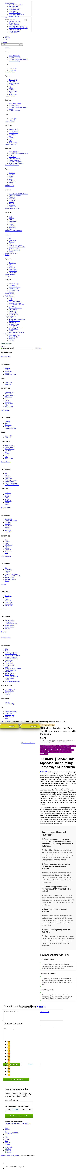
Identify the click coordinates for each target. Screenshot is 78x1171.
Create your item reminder (19, 1116)
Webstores (7, 1142)
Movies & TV (13, 313)
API (6, 1131)
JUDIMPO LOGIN (14, 56)
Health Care (12, 200)
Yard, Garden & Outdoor (16, 163)
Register (7, 37)
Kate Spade (12, 267)
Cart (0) (7, 702)
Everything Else (13, 314)
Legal (6, 1137)
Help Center (8, 713)
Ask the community (14, 31)
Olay (10, 229)
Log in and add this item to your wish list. (17, 1123)
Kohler (11, 182)
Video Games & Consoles (16, 332)
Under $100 (13, 69)
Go (36, 348)
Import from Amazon (15, 8)
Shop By (7, 334)
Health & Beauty (5, 507)
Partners (7, 1139)
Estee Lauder (12, 221)
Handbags (7, 255)
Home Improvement (15, 158)
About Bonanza (9, 716)
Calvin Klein (12, 84)
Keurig (11, 179)
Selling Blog (8, 1133)
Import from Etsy (14, 11)
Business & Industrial (15, 301)
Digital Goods (13, 309)
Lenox (11, 184)
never (30, 1109)
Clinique (11, 218)
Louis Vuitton (13, 269)
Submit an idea (13, 33)
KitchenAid (12, 181)
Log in (7, 36)
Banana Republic (14, 83)
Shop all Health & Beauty (12, 208)
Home (3, 721)
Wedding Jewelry (14, 290)
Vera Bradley (12, 272)
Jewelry (7, 276)
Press (6, 1141)
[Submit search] (25, 20)
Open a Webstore (14, 16)
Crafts (10, 243)
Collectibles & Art (6, 556)
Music (10, 317)
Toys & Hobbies (13, 329)
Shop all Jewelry (9, 293)
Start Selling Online (10, 711)
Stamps (11, 251)
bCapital (7, 1144)
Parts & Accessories (14, 321)
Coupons (7, 295)
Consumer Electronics (15, 308)
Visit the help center (14, 21)
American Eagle (13, 129)
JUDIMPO (7, 48)
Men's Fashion (5, 410)
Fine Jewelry (12, 285)
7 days (22, 1109)
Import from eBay (14, 9)
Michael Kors (13, 91)
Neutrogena (12, 227)
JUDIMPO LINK (14, 105)
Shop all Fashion (9, 72)
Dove (10, 219)
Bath (6, 473)
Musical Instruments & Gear (17, 319)
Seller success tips (14, 24)
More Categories (9, 296)
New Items (12, 338)
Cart (6, 39)
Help (6, 17)
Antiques (11, 242)
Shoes (6, 369)
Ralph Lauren (13, 94)
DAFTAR (33, 726)
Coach (10, 264)
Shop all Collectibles (10, 253)
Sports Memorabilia (14, 250)
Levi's (10, 139)
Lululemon (12, 89)
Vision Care (12, 206)
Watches (11, 292)
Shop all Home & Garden (12, 165)
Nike (10, 93)
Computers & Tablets (11, 657)
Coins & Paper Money (15, 245)
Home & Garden (5, 462)
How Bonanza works (15, 29)
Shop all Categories (10, 316)
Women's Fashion (6, 356)
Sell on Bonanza (9, 3)
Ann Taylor (12, 81)
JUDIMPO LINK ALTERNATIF (18, 59)
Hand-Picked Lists (14, 335)
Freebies (11, 340)
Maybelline (12, 226)
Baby (10, 298)
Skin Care (12, 205)
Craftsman (12, 173)
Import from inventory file (16, 14)
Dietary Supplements (15, 195)
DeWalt (11, 176)
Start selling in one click (15, 5)
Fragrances (12, 197)
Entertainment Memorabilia (17, 247)
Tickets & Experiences (15, 327)
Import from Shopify (15, 13)
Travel (11, 330)
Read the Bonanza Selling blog (18, 26)
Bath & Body (8, 519)
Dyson (11, 178)
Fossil (10, 266)
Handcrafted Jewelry (15, 287)
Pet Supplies (12, 322)
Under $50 (13, 70)
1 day (8, 1109)
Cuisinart (11, 174)
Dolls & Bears (13, 311)
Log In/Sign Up (9, 704)
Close (40, 348)
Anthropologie (13, 80)
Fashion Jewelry (13, 283)
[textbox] (10, 44)
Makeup (11, 202)
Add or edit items (14, 6)
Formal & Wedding (14, 61)
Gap (10, 86)
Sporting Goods (13, 325)
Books (10, 300)
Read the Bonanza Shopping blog (18, 28)
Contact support (13, 23)
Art (10, 238)
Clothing (7, 368)
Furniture (11, 155)
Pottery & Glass (13, 248)
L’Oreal (11, 224)
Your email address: (11, 1100)
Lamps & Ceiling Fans (15, 161)
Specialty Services (14, 324)
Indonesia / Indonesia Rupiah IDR (10, 1155)
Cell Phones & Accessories (16, 304)
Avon (10, 216)
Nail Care (11, 203)
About (6, 1128)
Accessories (8, 371)
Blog (6, 718)
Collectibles (12, 240)
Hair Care (12, 198)
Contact (7, 1134)
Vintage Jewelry (13, 288)
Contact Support (9, 715)
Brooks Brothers (13, 133)
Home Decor (12, 157)
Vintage (11, 109)
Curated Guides (13, 337)
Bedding (7, 475)
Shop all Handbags (10, 274)
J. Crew (11, 88)
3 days (15, 1109)
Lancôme (11, 223)
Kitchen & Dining (14, 160)
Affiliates (7, 1129)
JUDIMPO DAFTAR (15, 57)
